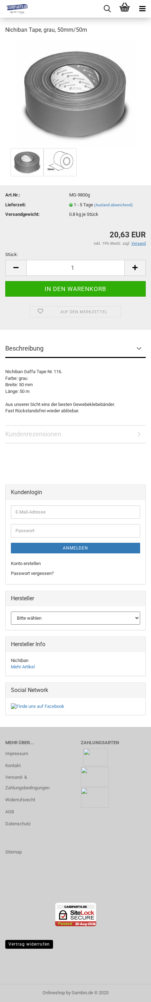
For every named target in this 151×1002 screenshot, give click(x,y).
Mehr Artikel (23, 666)
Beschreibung (24, 348)
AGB (9, 811)
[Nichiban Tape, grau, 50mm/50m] (75, 93)
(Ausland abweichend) (113, 205)
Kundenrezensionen (33, 434)
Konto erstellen (26, 563)
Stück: (11, 254)
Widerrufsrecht (20, 799)
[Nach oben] (131, 991)
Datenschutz (18, 823)
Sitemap (13, 852)
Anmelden (75, 548)
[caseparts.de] (14, 9)
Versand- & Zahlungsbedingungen (27, 782)
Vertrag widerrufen (29, 944)
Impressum (16, 753)
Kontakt (13, 765)
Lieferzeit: (15, 204)
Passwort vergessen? (32, 573)
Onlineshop (53, 992)
